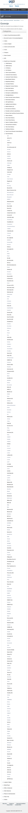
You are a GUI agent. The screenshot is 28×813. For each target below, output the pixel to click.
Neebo (8, 529)
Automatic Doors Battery (11, 74)
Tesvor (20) (9, 683)
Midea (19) (9, 500)
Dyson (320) (9, 276)
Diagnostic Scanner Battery (12, 86)
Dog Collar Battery (10, 88)
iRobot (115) (9, 416)
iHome (8, 382)
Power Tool (6, 796)
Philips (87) (9, 557)
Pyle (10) (9, 584)
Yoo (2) (8, 763)
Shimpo (8, 656)
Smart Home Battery (10, 120)
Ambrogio (9, 163)
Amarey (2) (9, 160)
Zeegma (9, 774)
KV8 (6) (8, 443)
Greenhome (9, 348)
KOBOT (8, 437)
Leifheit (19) (9, 455)
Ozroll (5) (9, 548)
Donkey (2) (9, 269)
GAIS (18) (9, 337)
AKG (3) (9, 154)
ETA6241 (9, 303)
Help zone (5, 803)
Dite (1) (8, 262)
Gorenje (9, 346)
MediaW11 (9, 493)
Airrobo (8, 149)
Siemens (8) (9, 661)
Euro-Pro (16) (10, 319)
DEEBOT (9, 240)
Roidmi (8, 611)
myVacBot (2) (10, 520)
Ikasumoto (9, 384)
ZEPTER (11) (10, 778)
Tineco (8, 686)
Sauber (8, 631)
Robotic (8, 602)
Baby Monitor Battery (10, 79)
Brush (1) (9, 208)
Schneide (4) (10, 636)
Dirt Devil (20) (10, 260)
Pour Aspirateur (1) (11, 566)
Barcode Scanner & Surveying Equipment (13, 38)
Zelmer (8, 776)
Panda (8, 552)
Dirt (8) (8, 258)
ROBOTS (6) (9, 604)
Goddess (9, 344)
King (8, 428)
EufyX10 (9, 310)
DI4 (8, 251)
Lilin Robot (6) (10, 473)
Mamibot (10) (10, 484)
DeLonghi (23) (10, 249)
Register (17, 6)
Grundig (9, 351)
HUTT (8, 373)
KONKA (9, 441)
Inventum (9, 409)
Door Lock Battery (10, 90)
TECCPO (9, 677)
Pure (8, 579)
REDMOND (9, 588)
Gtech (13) (9, 353)
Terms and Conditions (20, 803)
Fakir (8, 330)
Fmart (8, 332)
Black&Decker (10, 192)
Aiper (8, 145)
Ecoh (8, 283)
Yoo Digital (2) (10, 765)
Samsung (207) (10, 629)
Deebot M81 (9, 242)
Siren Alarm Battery (10, 117)
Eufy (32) (9, 305)
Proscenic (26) (10, 572)
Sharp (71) (9, 654)
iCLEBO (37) (10, 378)
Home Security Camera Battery (13, 97)
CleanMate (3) (10, 221)
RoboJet (9, 595)
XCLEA (8, 751)
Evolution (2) (10, 321)
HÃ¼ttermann (10, 357)
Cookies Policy (18, 804)
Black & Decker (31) (11, 190)
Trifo (8, 697)
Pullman (9, 575)
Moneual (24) (10, 509)
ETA (8, 298)
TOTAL (8, 695)
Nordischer (9, 534)
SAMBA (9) (9, 627)
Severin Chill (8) (10, 649)
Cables (5, 41)
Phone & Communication (9, 793)
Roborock (9, 597)
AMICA (8, 165)
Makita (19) (9, 482)
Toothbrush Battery (10, 129)
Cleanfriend (9, 219)
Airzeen (8, 151)
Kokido (8, 439)
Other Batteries (7, 790)
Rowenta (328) (10, 622)
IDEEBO (9, 380)
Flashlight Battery (9, 95)
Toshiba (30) (9, 692)
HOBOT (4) (9, 360)
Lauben (8, 450)
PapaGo (9, 554)
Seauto (8, 638)
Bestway (9, 185)
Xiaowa (8, 756)
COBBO (9, 228)
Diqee (8, 255)
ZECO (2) (9, 772)
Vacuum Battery (17, 20)
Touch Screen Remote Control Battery (14, 131)
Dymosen (9, 274)
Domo (8, 267)
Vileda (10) (9, 729)
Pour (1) (9, 563)
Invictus (9, 412)
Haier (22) (9, 355)
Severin (8, 647)
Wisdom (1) (9, 747)
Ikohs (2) (9, 387)
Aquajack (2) (10, 169)
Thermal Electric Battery (11, 124)
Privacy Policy (10, 804)
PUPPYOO (9, 577)
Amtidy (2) (9, 167)
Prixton (8, 568)
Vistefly (8, 735)
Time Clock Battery (10, 126)
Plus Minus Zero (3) (11, 559)
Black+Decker (10, 194)
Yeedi (8, 760)
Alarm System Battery (11, 72)
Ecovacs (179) (10, 285)
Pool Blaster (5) (10, 561)
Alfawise (9, 158)
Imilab (8, 394)
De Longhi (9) (10, 237)
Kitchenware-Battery (10, 99)
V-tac (8, 715)
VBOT (8, 724)
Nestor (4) (9, 532)
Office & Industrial (8, 788)
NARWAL (9, 523)
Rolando (9, 613)
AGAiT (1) (9, 142)
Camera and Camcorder (9, 46)
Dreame (9, 271)
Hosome (9, 366)
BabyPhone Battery (10, 81)
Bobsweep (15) (10, 201)
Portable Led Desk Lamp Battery (13, 111)
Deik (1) (8, 246)
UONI (8, 706)
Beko (8, 183)
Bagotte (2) (9, 181)
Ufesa (8, 701)
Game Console (7, 55)
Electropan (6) (10, 289)
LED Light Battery (9, 102)
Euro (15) (9, 314)
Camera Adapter (8, 43)
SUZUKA (9, 667)
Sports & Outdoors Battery (11, 122)
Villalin (8, 731)
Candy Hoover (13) (11, 212)
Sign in (11, 6)
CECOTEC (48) (10, 217)
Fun (8, 335)
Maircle (8, 480)
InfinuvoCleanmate (11, 405)
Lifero (8, 468)
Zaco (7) (9, 767)
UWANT (8, 713)
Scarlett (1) (9, 634)
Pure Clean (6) (10, 581)
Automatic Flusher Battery (11, 77)
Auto (8, 176)
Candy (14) (9, 210)
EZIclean (9, 328)
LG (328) (9, 464)
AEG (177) (9, 138)
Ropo (8, 615)
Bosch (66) (9, 206)
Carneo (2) (9, 215)
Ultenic (8, 704)
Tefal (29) (9, 679)
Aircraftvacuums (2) (11, 147)
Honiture (9, 362)
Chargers (6, 52)
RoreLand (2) (10, 618)
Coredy (8, 235)
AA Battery (8, 68)
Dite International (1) (11, 265)
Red (8, 586)
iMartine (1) (9, 391)
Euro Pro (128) (10, 317)
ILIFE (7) (9, 389)
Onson (8, 538)
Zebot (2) (9, 769)
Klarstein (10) (10, 432)
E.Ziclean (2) (10, 278)
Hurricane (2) (10, 369)
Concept (9, 233)
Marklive (9, 489)
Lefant (8, 452)
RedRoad (9, 591)
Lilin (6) (8, 471)
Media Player (7, 785)
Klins (8, 434)
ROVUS (8, 620)
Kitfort (8, 430)
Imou (8, 396)
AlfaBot (8, 156)
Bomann (9, 203)
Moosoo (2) (9, 511)
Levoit (8, 459)
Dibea (8, 253)
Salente (8, 624)
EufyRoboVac (10, 308)
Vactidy (8, 717)
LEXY (8, 461)
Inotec (8, 407)
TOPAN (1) (9, 688)
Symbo (8, 670)
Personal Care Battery (11, 108)
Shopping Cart (14, 9)
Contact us (11, 803)
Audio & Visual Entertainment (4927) (12, 35)
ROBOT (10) (9, 600)
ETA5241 (9, 301)
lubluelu (8, 475)
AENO (8, 140)
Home (1, 20)
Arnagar (9, 174)
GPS (5, 58)
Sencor (8, 640)
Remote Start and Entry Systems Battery (15, 113)
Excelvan (9, 326)
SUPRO (8, 665)
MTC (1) (8, 516)
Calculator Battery (10, 83)
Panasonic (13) (10, 550)
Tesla (8, 681)
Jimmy (8, 418)
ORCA (8, 541)
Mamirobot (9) (10, 486)
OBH (8, 536)
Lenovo (8, 457)
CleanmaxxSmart (11, 226)
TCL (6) (8, 674)
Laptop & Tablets (8, 782)
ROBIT (8, 593)
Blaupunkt (9, 197)
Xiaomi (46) (9, 754)
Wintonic (9, 744)
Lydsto (8, 477)
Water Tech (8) (10, 740)
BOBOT (8, 199)
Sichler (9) (9, 658)
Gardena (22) (10, 339)
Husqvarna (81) (10, 371)
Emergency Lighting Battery (12, 92)
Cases (5, 49)
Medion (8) (9, 495)
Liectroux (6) (10, 466)
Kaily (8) (9, 423)
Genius (8, 341)
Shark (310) (9, 652)
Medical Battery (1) (10, 106)
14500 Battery (9, 63)
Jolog (8, 421)
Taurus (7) (9, 672)
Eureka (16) (9, 312)
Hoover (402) (10, 364)
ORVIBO (9, 543)
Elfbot (8, 296)
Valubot (8, 720)
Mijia (8, 504)
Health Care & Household (8, 20)
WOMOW (9, 749)
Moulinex (9, 514)
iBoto (8, 375)
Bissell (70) (9, 188)
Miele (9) (9, 502)
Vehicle (5, 799)
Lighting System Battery (11, 104)
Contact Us (23, 9)
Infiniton (9, 400)
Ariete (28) (9, 172)
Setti (8, 645)
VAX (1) (8, 722)
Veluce (8, 726)
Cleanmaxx (9, 224)
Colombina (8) (10, 231)
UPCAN (8, 708)
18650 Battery (9, 65)
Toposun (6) (9, 690)
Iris (7, 414)
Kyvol (8, 446)
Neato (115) (9, 527)
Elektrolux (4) (10, 292)
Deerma (9, 244)
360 (8, 135)
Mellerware (9, 498)
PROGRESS (9, 570)
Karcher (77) (10, 425)
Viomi (8, 733)
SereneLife (9, 643)
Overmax (9, 545)
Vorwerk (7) (9, 738)
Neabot (8, 525)
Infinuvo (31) (10, 403)
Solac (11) (9, 663)
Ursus (8, 711)
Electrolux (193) (10, 287)
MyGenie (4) (9, 518)
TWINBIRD (9, 699)
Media (8, 491)
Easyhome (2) (10, 280)
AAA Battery (8, 70)
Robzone (9, 606)
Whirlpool (9, 742)
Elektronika (9, 294)
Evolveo (9, 323)
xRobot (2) (9, 758)
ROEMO (9, 609)
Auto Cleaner (10, 178)
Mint (8, 507)
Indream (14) (10, 398)
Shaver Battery (9, 115)
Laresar (9, 448)
